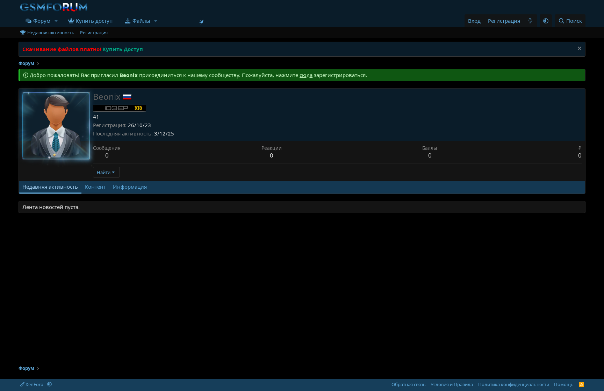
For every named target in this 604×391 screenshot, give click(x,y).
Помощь (564, 384)
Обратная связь (408, 384)
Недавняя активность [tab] (50, 186)
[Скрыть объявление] (579, 49)
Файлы (141, 20)
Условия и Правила (452, 384)
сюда (306, 74)
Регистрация (94, 32)
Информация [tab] (130, 186)
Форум (41, 20)
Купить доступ (94, 20)
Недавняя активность (50, 32)
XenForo (34, 384)
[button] (56, 20)
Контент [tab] (95, 186)
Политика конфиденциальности (513, 384)
